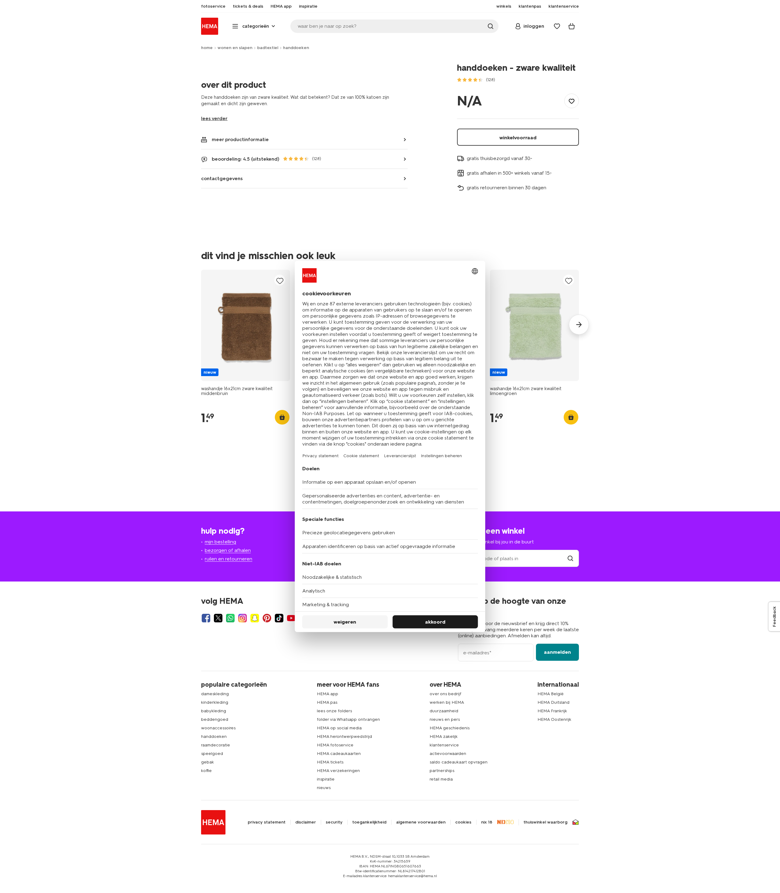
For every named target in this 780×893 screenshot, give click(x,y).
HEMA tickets (330, 762)
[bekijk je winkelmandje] (571, 26)
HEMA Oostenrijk (554, 719)
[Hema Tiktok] (279, 618)
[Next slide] (579, 324)
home (207, 47)
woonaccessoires (218, 728)
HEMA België (550, 693)
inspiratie (326, 779)
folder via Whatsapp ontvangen (348, 719)
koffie (206, 770)
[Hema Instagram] (242, 618)
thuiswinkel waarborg (545, 822)
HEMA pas (327, 702)
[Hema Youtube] (291, 618)
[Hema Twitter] (218, 618)
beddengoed (214, 719)
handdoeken (296, 47)
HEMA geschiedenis (450, 728)
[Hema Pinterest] (267, 618)
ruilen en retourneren (228, 559)
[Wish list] (557, 26)
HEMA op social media (339, 728)
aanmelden (557, 652)
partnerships (442, 770)
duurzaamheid (444, 710)
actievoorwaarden (448, 753)
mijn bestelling (220, 542)
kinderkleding (214, 702)
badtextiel (267, 47)
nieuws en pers (445, 719)
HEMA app (327, 693)
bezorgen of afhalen (228, 550)
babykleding (213, 710)
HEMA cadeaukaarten (339, 753)
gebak (207, 762)
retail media (441, 779)
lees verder (214, 118)
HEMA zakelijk (444, 736)
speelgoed (212, 753)
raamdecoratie (215, 745)
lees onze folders (334, 710)
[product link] (245, 325)
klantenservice (444, 745)
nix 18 (486, 822)
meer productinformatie (240, 139)
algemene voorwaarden (420, 822)
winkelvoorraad (518, 138)
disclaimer (305, 822)
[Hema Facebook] (206, 618)
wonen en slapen (235, 47)
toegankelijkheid (369, 822)
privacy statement (266, 822)
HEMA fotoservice (335, 745)
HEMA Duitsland (553, 702)
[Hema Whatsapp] (230, 618)
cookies (463, 822)
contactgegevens (222, 178)
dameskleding (215, 693)
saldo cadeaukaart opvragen (459, 762)
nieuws (324, 787)
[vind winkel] (570, 558)
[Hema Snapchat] (254, 618)
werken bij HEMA (447, 702)
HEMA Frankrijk (552, 710)
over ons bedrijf (445, 693)
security (334, 822)
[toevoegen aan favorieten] (571, 101)
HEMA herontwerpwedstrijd (344, 736)
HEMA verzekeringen (338, 770)
